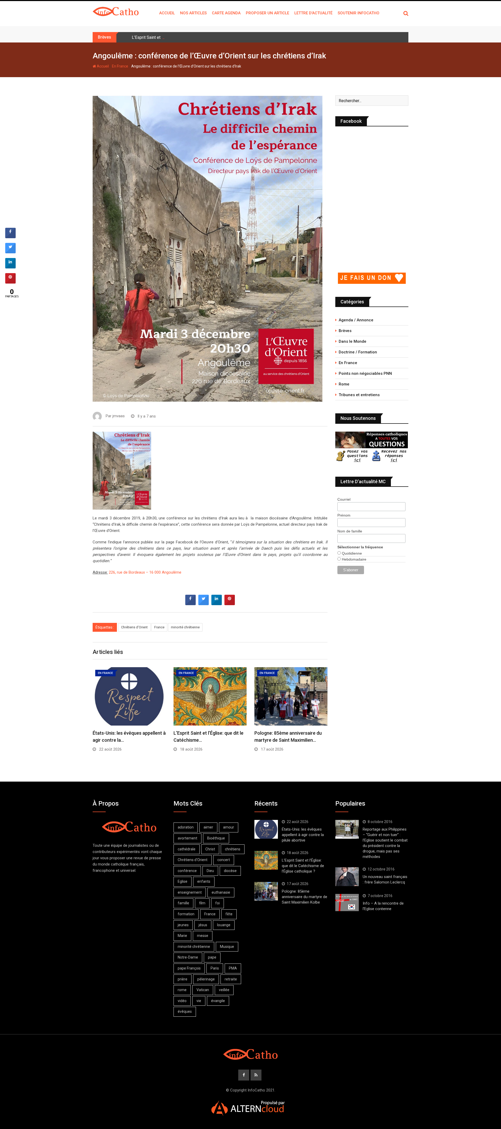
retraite (231, 979)
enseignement (190, 892)
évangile (218, 1001)
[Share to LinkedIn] (216, 603)
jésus (203, 925)
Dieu (210, 871)
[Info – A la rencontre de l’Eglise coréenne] (347, 902)
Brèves (345, 330)
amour (228, 827)
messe (202, 936)
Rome (344, 384)
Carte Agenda (226, 13)
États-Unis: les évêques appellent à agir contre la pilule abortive (303, 835)
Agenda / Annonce (356, 320)
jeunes (183, 925)
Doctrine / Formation (358, 352)
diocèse (230, 871)
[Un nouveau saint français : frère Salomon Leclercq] (347, 876)
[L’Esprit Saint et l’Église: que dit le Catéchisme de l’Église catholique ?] (266, 860)
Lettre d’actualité (313, 13)
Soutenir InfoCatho (358, 13)
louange (223, 925)
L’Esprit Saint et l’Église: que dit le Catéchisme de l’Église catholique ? (195, 37)
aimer (208, 827)
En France (120, 66)
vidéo (182, 1001)
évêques (185, 1011)
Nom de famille (349, 531)
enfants (203, 881)
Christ (210, 849)
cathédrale (186, 849)
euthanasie (221, 892)
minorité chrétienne (185, 627)
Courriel (343, 499)
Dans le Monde (352, 341)
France (159, 627)
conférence (187, 871)
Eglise (182, 881)
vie (198, 1001)
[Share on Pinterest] (229, 603)
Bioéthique (216, 838)
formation (186, 914)
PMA (233, 968)
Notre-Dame (188, 957)
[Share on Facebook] (190, 603)
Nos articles (193, 13)
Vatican (202, 990)
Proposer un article (267, 13)
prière (182, 979)
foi (217, 903)
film (202, 903)
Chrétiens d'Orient (134, 627)
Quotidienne (351, 553)
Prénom (343, 515)
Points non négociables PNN (365, 373)
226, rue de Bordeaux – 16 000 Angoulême (145, 572)
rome (182, 990)
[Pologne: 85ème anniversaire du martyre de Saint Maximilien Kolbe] (266, 891)
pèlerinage (206, 979)
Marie (182, 936)
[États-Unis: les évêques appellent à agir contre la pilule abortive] (266, 829)
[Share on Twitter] (203, 603)
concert (223, 860)
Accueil (167, 13)
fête (228, 914)
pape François (189, 968)
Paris (215, 968)
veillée (224, 990)
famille (183, 903)
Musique (227, 946)
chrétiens (232, 849)
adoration (186, 827)
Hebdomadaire (353, 559)
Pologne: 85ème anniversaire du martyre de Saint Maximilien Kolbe (304, 897)
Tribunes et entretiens (359, 394)
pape (212, 957)
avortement (187, 838)
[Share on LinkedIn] (10, 266)
